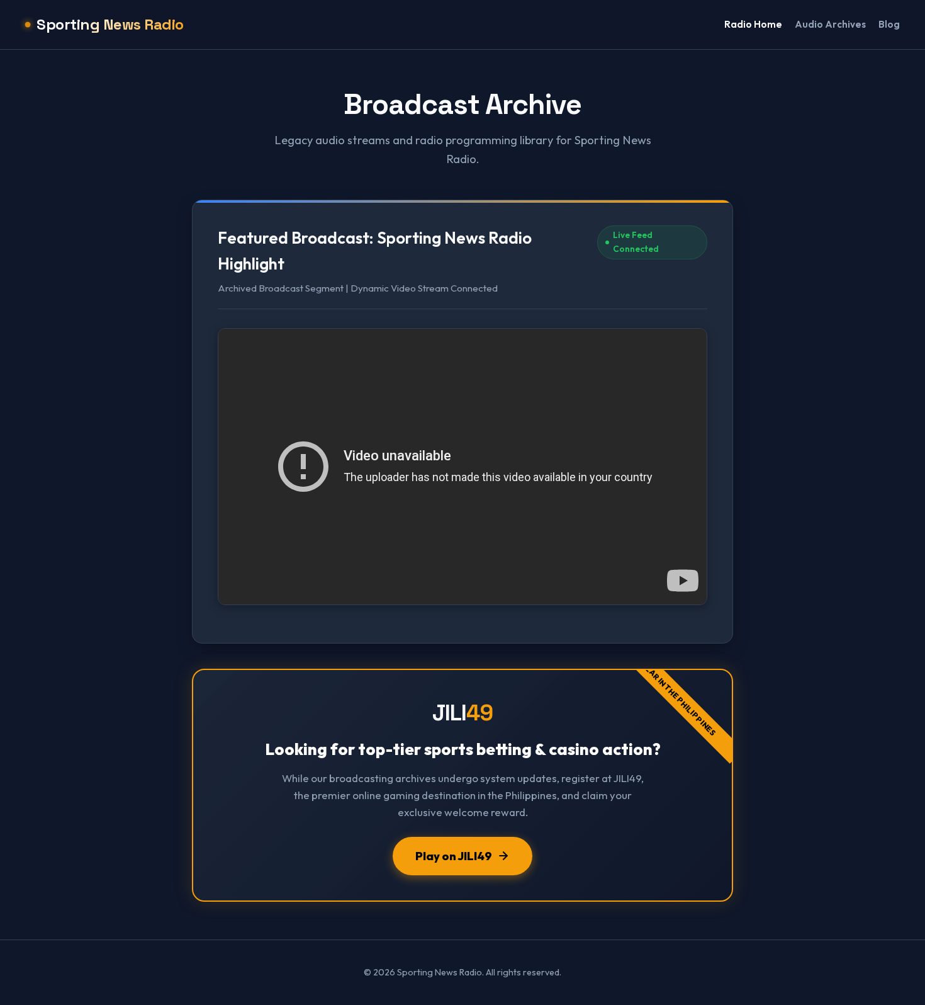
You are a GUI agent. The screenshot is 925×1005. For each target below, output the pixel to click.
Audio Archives (830, 24)
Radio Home (753, 24)
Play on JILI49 (453, 856)
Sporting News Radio (110, 24)
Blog (889, 24)
